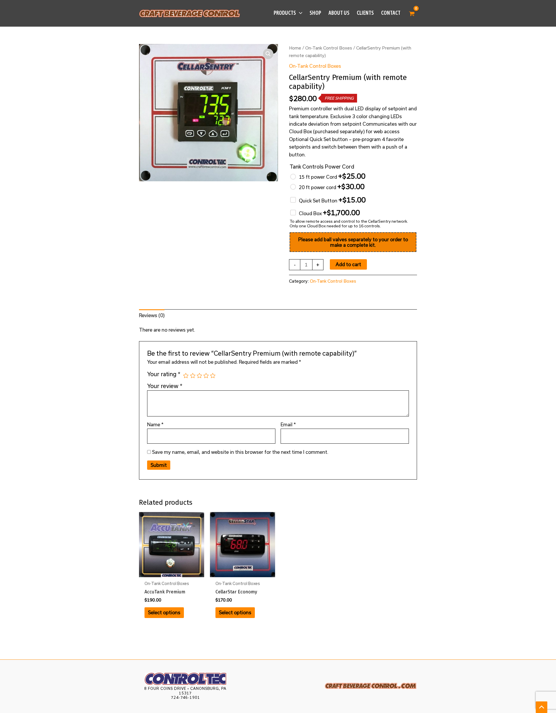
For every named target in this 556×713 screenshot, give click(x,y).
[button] (299, 13)
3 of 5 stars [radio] (199, 375)
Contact (390, 13)
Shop (315, 13)
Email (288, 424)
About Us (339, 13)
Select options (164, 612)
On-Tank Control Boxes (328, 47)
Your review (164, 386)
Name (155, 424)
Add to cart (348, 264)
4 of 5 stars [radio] (206, 375)
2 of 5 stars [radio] (192, 375)
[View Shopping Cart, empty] (411, 13)
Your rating (163, 374)
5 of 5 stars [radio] (212, 375)
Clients (365, 13)
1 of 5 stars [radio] (186, 375)
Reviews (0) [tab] (151, 315)
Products (285, 13)
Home (295, 47)
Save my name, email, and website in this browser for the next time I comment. (240, 452)
